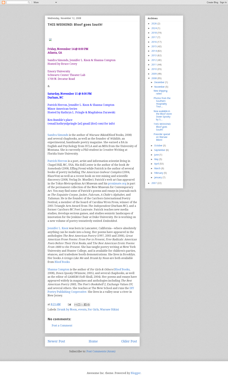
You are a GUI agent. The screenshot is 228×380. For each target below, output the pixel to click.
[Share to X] (82, 304)
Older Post (129, 341)
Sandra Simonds (58, 135)
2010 (154, 69)
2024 (154, 28)
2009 (154, 73)
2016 (154, 42)
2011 (154, 64)
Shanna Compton (58, 269)
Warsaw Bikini (109, 309)
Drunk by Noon (67, 309)
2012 (154, 60)
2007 (154, 183)
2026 (154, 23)
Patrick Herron (57, 161)
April (157, 163)
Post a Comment (62, 325)
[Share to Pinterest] (88, 304)
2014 (154, 51)
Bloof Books (122, 269)
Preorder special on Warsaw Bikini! (162, 137)
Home (93, 341)
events (82, 309)
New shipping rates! (160, 92)
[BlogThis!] (79, 304)
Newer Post (56, 341)
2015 (154, 46)
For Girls (93, 309)
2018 (154, 32)
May (156, 159)
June (156, 154)
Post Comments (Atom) (100, 351)
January (158, 177)
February (159, 173)
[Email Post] (69, 304)
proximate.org (117, 183)
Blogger (136, 373)
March (157, 168)
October (158, 145)
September (160, 150)
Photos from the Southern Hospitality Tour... (162, 102)
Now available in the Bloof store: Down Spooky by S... (163, 115)
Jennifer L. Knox (58, 228)
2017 (154, 37)
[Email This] (75, 304)
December (159, 82)
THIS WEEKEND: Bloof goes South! (162, 127)
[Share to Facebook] (85, 304)
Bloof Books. (62, 262)
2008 (154, 78)
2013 (154, 55)
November (159, 86)
